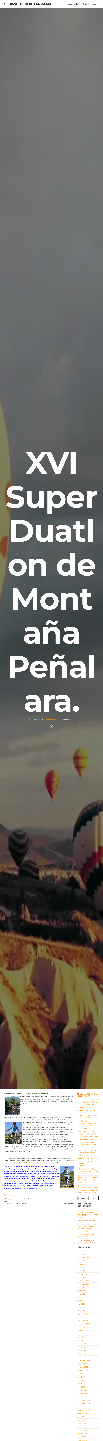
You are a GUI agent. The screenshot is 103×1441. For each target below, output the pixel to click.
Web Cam (85, 4)
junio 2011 (81, 1301)
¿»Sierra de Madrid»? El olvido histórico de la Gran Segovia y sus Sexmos (87, 1171)
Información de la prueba (14, 1195)
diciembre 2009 (83, 1360)
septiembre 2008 (84, 1410)
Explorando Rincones (87, 1095)
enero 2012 (81, 1277)
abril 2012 (81, 1267)
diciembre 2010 (83, 1321)
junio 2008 (81, 1420)
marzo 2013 (81, 1261)
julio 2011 (80, 1297)
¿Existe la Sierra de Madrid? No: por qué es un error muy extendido (87, 1179)
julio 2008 (81, 1417)
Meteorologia (72, 4)
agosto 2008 (82, 1413)
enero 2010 (81, 1357)
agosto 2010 (82, 1334)
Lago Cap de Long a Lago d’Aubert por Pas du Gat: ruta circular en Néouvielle (87, 1134)
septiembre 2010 (83, 1330)
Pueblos (95, 4)
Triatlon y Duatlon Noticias (23, 1199)
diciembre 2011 (83, 1281)
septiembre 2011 (83, 1291)
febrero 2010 (82, 1354)
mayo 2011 (81, 1304)
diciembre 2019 (83, 1257)
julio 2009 (81, 1377)
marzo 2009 (82, 1390)
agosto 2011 (81, 1294)
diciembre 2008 (83, 1400)
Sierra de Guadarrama (28, 4)
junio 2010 (81, 1340)
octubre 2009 (82, 1367)
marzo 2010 (81, 1350)
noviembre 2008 (83, 1403)
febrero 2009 (82, 1394)
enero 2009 (81, 1397)
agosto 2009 (82, 1374)
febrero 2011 (82, 1314)
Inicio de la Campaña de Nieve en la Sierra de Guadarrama (86, 1228)
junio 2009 (81, 1380)
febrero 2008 (82, 1433)
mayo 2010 (81, 1344)
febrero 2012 (82, 1274)
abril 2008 (81, 1427)
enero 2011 (81, 1317)
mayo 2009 (81, 1384)
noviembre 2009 (83, 1364)
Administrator (51, 720)
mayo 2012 (81, 1264)
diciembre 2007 (83, 1440)
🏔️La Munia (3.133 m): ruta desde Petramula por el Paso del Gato (87, 1152)
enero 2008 (81, 1437)
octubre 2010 (82, 1327)
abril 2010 (81, 1347)
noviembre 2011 (83, 1284)
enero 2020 (81, 1254)
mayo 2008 (81, 1423)
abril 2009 (81, 1387)
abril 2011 (80, 1307)
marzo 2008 (82, 1430)
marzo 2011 (81, 1311)
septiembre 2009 (84, 1370)
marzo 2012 (81, 1271)
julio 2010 (80, 1337)
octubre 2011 (82, 1287)
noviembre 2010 (83, 1324)
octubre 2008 (82, 1407)
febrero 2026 (82, 1251)
